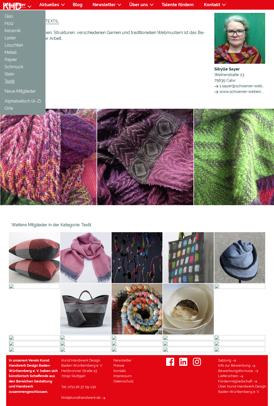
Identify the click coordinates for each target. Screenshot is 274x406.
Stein (9, 74)
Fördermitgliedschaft (235, 381)
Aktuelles (49, 4)
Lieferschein (228, 376)
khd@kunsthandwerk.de (81, 398)
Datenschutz (123, 381)
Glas (9, 16)
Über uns (138, 4)
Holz (9, 23)
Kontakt (212, 4)
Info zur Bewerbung (234, 365)
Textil (9, 81)
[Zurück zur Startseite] (12, 6)
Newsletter (104, 4)
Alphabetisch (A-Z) (23, 101)
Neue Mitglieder (20, 91)
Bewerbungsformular (235, 371)
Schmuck (14, 66)
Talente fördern (178, 4)
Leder (10, 37)
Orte (9, 108)
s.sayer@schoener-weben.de (245, 86)
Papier (11, 59)
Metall (11, 52)
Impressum (122, 376)
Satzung (224, 360)
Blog (77, 4)
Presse (118, 365)
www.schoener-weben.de (242, 91)
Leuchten (14, 45)
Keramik (13, 30)
